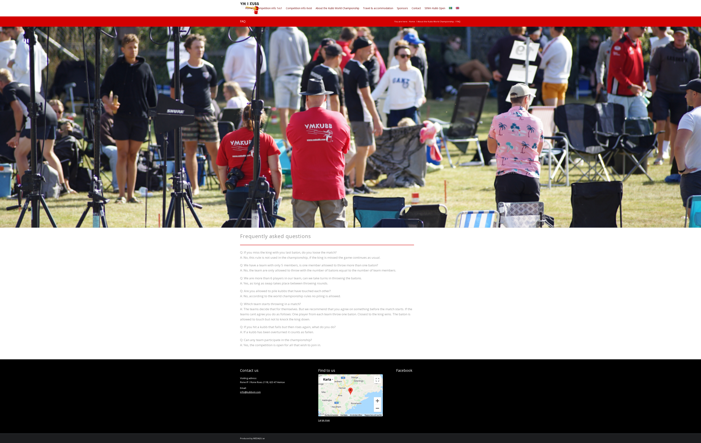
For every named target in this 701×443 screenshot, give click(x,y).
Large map (324, 420)
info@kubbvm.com (250, 392)
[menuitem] (248, 8)
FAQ (243, 21)
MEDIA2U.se (259, 438)
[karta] (350, 395)
